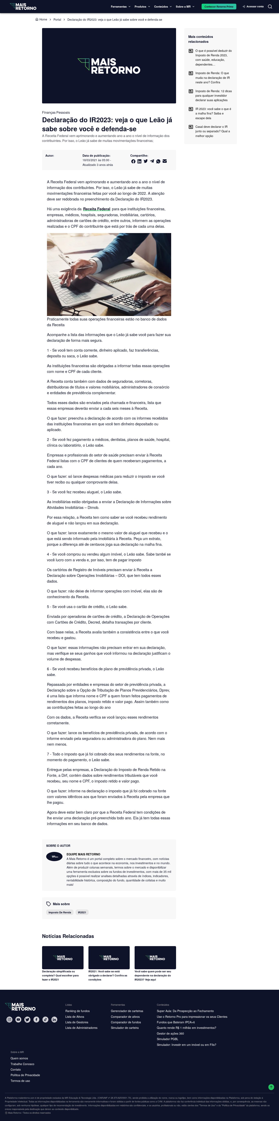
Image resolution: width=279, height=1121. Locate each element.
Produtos (140, 6)
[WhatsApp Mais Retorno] (158, 161)
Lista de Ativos (74, 1017)
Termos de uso (20, 1081)
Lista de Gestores (76, 1022)
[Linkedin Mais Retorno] (139, 161)
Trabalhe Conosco (22, 1064)
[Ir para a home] (23, 6)
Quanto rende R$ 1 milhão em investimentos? (186, 1028)
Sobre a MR (183, 6)
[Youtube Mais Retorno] (18, 1019)
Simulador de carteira (125, 1028)
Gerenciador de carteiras (127, 1011)
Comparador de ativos (125, 1017)
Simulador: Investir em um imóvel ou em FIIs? (186, 1045)
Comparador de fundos (126, 1022)
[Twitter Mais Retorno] (146, 161)
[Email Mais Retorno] (165, 161)
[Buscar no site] (270, 6)
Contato (16, 1069)
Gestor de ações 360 (170, 1033)
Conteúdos (161, 6)
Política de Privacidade (25, 1075)
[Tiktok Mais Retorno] (45, 1019)
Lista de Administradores (81, 1028)
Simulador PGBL (167, 1039)
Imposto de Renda (60, 912)
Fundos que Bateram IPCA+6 (176, 1022)
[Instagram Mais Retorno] (9, 1019)
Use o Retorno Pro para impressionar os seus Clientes (192, 1017)
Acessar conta (255, 6)
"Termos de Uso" (207, 1105)
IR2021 (82, 912)
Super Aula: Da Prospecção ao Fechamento (185, 1011)
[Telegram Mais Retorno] (152, 161)
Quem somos (19, 1058)
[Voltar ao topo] (271, 1087)
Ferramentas (119, 6)
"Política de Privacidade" (233, 1105)
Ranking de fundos (77, 1011)
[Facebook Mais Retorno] (133, 161)
